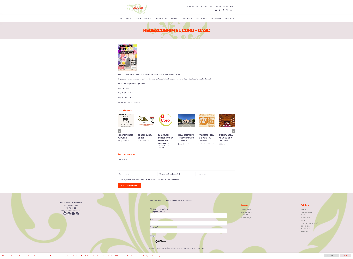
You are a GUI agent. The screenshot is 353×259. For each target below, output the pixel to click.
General (130, 102)
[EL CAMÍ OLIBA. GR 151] (146, 123)
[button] (119, 131)
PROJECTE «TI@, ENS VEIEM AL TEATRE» (206, 138)
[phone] (234, 10)
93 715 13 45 (71, 208)
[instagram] (227, 10)
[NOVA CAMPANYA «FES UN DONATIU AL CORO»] (186, 123)
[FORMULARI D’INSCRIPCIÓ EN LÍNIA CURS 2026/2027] (166, 123)
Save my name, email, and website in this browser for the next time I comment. (149, 180)
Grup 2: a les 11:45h (125, 93)
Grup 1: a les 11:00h (125, 88)
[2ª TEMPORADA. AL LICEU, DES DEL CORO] (227, 123)
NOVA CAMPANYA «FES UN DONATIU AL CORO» (186, 138)
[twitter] (220, 10)
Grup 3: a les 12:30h (125, 98)
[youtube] (216, 10)
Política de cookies (190, 248)
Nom (152, 219)
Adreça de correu (157, 212)
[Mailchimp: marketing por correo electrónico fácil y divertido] (160, 242)
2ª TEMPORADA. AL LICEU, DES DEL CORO (226, 138)
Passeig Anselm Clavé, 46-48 (71, 202)
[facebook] (223, 10)
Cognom (154, 227)
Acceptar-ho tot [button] (345, 256)
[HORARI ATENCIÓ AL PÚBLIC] (126, 123)
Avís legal (201, 248)
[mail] (231, 10)
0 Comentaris (136, 102)
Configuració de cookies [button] (331, 256)
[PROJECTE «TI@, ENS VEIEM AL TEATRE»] (207, 123)
